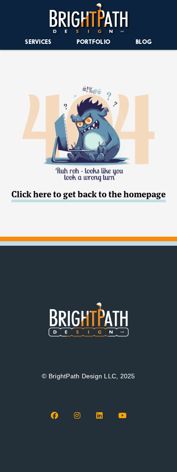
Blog (144, 41)
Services (38, 41)
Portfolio (93, 41)
